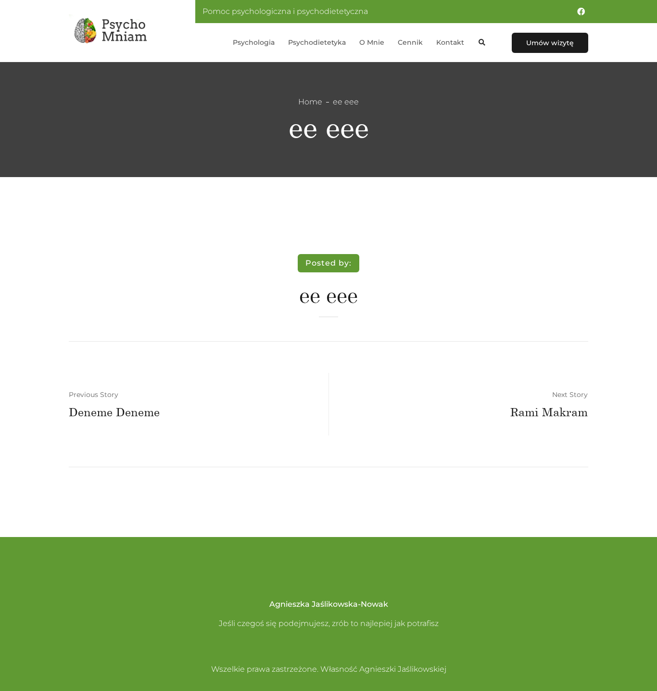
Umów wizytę (550, 42)
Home (310, 101)
